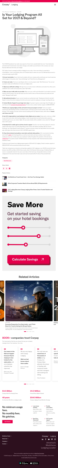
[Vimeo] (51, 439)
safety (9, 135)
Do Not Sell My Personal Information (29, 457)
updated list (5, 138)
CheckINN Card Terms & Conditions (39, 455)
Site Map (30, 455)
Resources (7, 11)
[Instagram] (55, 439)
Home (3, 11)
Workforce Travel (6, 436)
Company (4, 441)
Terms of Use (51, 455)
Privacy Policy (24, 455)
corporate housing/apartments (18, 104)
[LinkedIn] (42, 439)
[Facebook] (45, 439)
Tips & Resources (13, 11)
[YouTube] (48, 439)
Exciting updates (18, 1)
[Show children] (11, 436)
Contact (4, 443)
